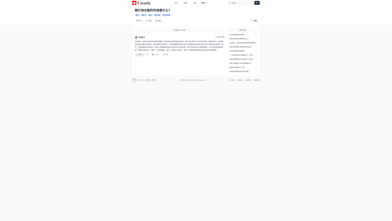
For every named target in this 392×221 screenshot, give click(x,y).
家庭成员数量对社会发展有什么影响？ (242, 59)
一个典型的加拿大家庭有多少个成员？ (242, 55)
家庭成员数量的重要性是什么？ (240, 39)
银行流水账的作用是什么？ (153, 10)
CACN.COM (188, 80)
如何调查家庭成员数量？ (237, 51)
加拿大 (143, 15)
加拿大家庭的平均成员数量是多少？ (241, 63)
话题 (194, 3)
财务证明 (157, 15)
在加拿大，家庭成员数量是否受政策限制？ (243, 43)
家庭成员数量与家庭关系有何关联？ (241, 47)
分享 (166, 55)
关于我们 (232, 80)
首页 (176, 3)
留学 (150, 15)
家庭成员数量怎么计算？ (237, 67)
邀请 (159, 21)
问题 (185, 3)
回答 (150, 21)
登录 (257, 3)
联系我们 (257, 80)
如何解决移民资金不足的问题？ (240, 71)
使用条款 (249, 80)
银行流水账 (166, 15)
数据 (203, 3)
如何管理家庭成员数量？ (237, 35)
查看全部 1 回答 (179, 30)
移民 (137, 15)
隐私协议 (240, 80)
